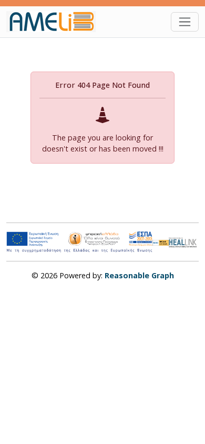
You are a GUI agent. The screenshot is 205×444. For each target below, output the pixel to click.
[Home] (55, 21)
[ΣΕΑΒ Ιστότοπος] (184, 241)
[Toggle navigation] (185, 22)
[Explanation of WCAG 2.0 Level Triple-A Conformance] (160, 242)
